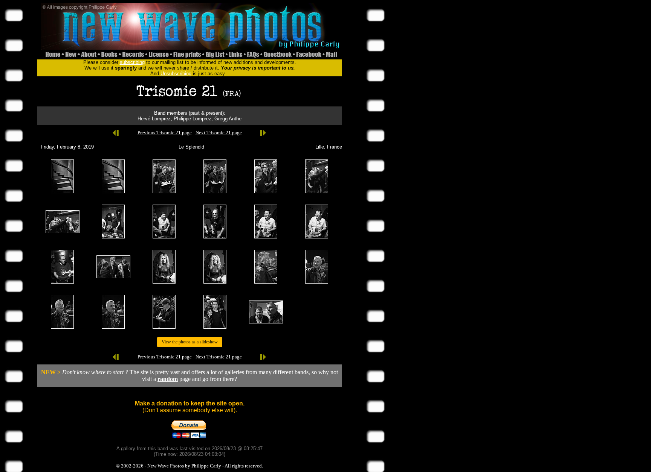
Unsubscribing (175, 73)
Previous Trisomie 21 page (165, 132)
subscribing (132, 62)
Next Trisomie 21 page (219, 132)
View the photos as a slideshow (190, 342)
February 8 (68, 147)
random (167, 379)
